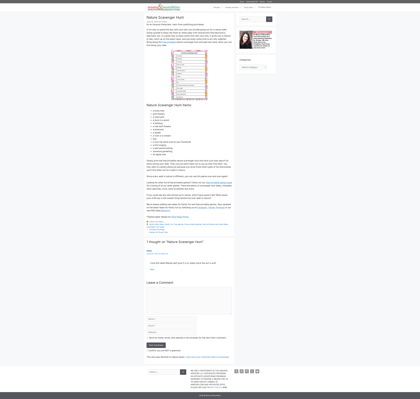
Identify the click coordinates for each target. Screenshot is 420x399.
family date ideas (156, 224)
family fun (169, 224)
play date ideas (221, 224)
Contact (269, 2)
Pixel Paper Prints (180, 217)
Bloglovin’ (165, 210)
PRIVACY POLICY (214, 387)
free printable (169, 42)
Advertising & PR (251, 2)
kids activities (208, 224)
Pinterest (220, 207)
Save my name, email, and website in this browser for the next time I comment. (187, 337)
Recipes (217, 7)
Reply (152, 269)
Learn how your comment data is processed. (207, 357)
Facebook (202, 207)
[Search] (269, 19)
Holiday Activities (232, 7)
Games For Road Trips (158, 232)
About (242, 2)
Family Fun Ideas (156, 222)
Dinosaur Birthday (156, 229)
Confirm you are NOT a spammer (164, 350)
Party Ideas (248, 7)
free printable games (193, 224)
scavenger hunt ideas (155, 227)
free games (178, 224)
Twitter (211, 207)
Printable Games (264, 7)
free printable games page (219, 182)
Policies (262, 2)
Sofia (149, 251)
